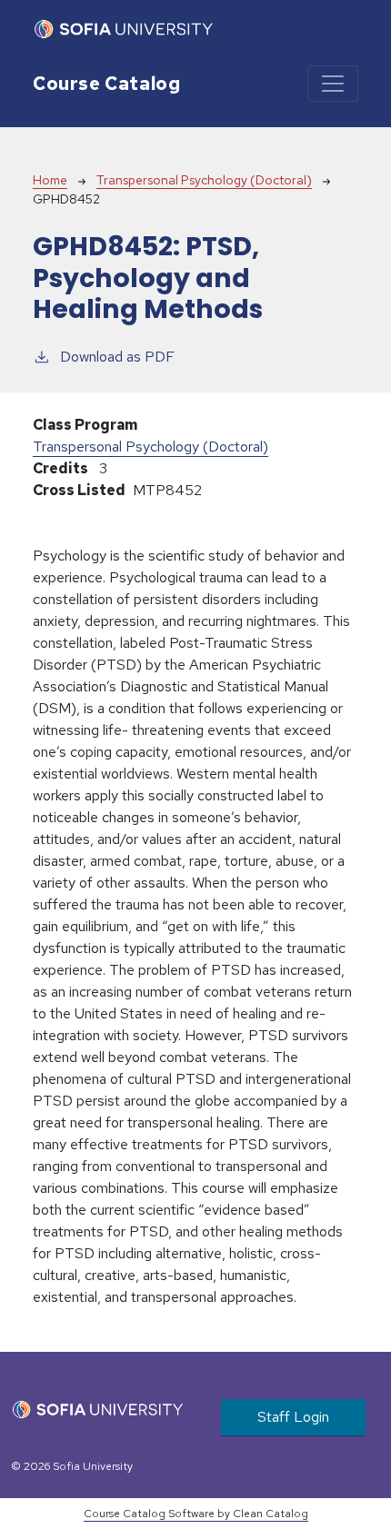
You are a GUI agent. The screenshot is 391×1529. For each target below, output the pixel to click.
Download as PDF (117, 356)
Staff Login (293, 1416)
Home (50, 180)
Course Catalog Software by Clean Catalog (196, 1513)
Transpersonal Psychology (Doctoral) (204, 180)
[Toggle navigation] (332, 83)
